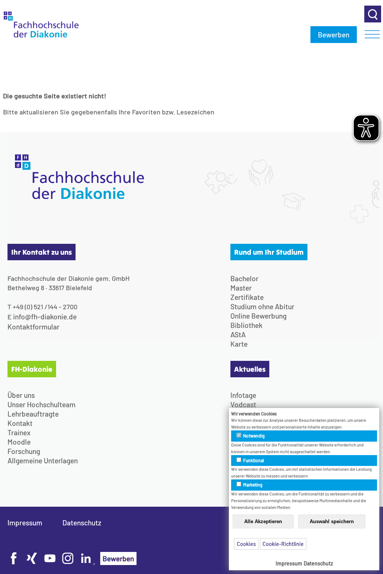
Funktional (253, 460)
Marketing (252, 484)
